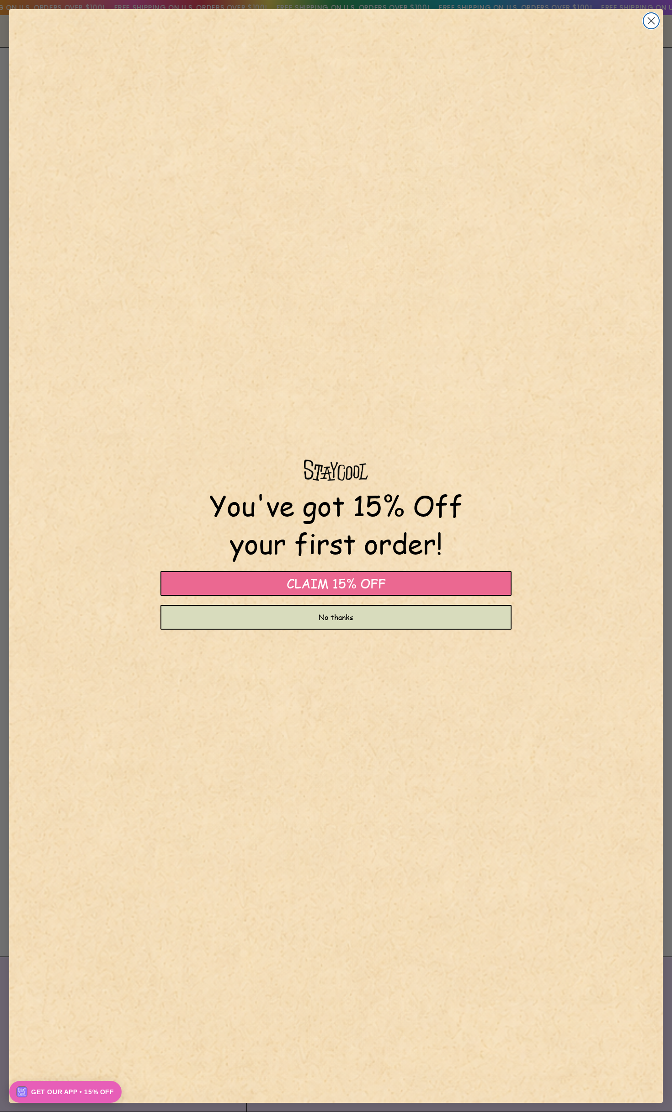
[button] (65, 1092)
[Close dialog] (651, 21)
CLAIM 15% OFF (336, 583)
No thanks (336, 617)
